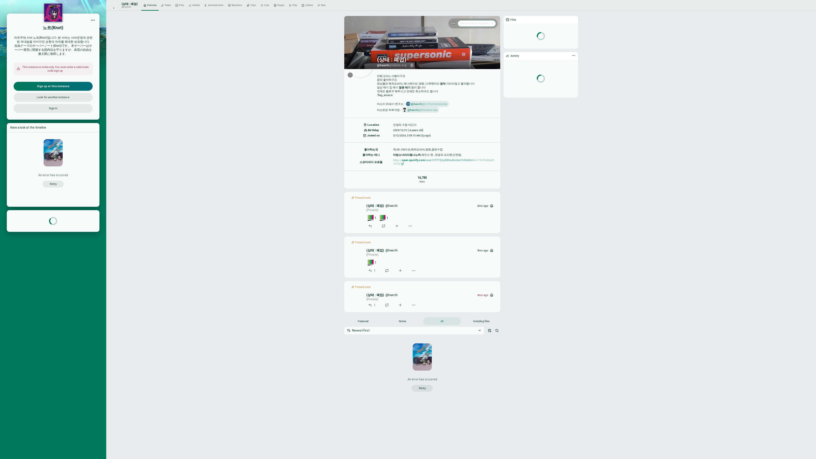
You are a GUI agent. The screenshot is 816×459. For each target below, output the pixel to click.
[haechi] (357, 210)
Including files (481, 321)
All (442, 321)
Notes (402, 321)
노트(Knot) (53, 27)
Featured (363, 321)
